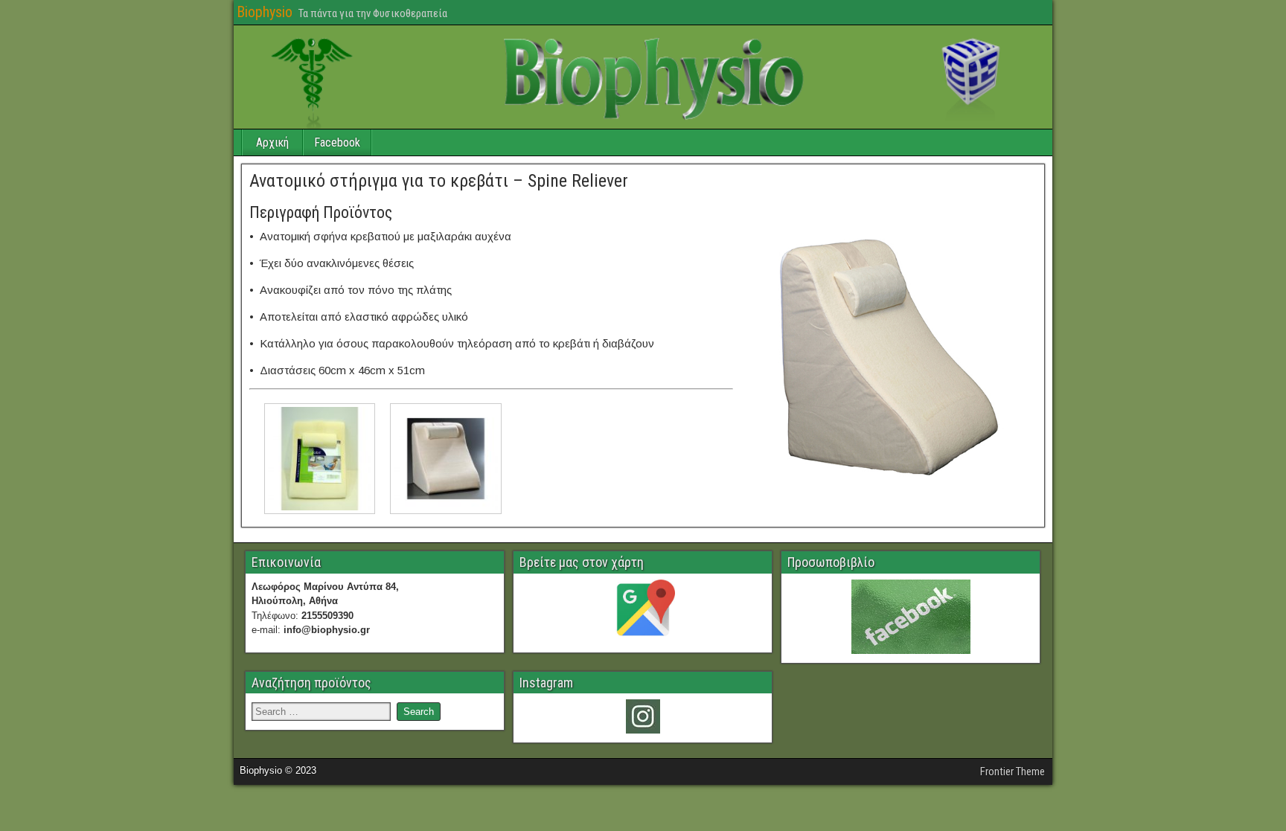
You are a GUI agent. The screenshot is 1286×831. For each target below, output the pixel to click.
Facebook (337, 142)
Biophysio (264, 12)
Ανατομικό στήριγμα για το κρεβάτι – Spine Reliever (438, 180)
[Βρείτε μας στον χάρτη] (642, 612)
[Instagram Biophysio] (642, 716)
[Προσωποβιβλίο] (910, 617)
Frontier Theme (1012, 771)
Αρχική (272, 142)
